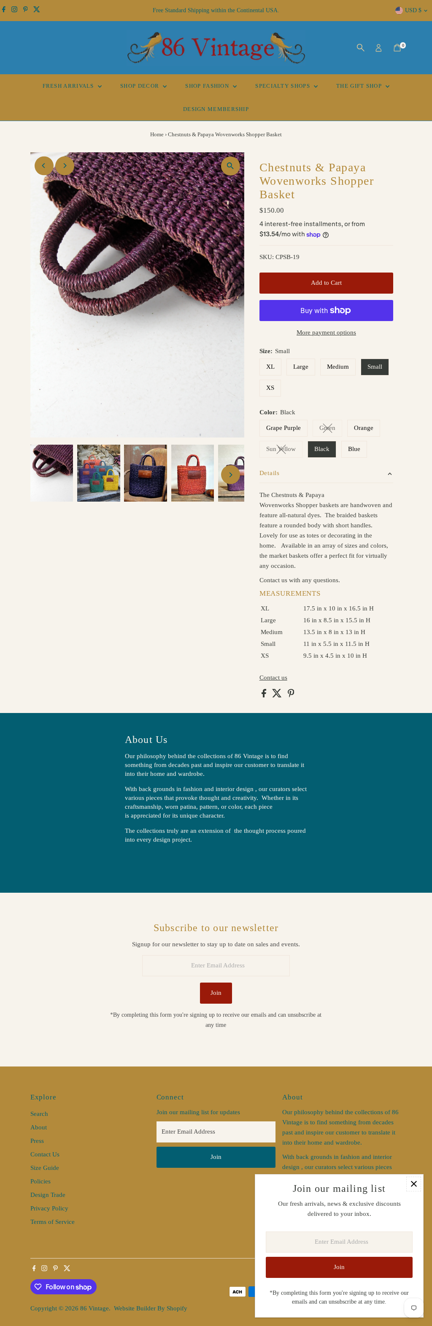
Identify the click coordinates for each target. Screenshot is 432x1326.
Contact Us (44, 1154)
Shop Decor (140, 86)
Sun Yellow (284, 450)
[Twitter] (36, 10)
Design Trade (47, 1194)
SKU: (266, 257)
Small (374, 366)
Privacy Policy (49, 1208)
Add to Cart (326, 282)
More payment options (326, 332)
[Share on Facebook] (265, 695)
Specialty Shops (283, 86)
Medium (338, 366)
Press (37, 1140)
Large (300, 366)
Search (39, 1113)
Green (330, 429)
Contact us (273, 678)
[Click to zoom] (230, 166)
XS (270, 387)
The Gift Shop (359, 86)
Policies (40, 1181)
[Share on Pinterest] (291, 695)
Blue (354, 449)
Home (157, 134)
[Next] (64, 165)
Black (321, 449)
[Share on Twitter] (278, 695)
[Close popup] (413, 1184)
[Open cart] (397, 47)
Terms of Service (52, 1221)
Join (216, 992)
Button (142, 860)
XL (270, 366)
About (38, 1127)
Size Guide (44, 1167)
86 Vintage (94, 1308)
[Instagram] (14, 10)
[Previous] (44, 165)
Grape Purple (283, 427)
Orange (363, 427)
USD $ (413, 10)
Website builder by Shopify (150, 1308)
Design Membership (216, 109)
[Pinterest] (25, 10)
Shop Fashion (208, 86)
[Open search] (360, 47)
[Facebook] (4, 10)
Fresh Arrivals (69, 86)
